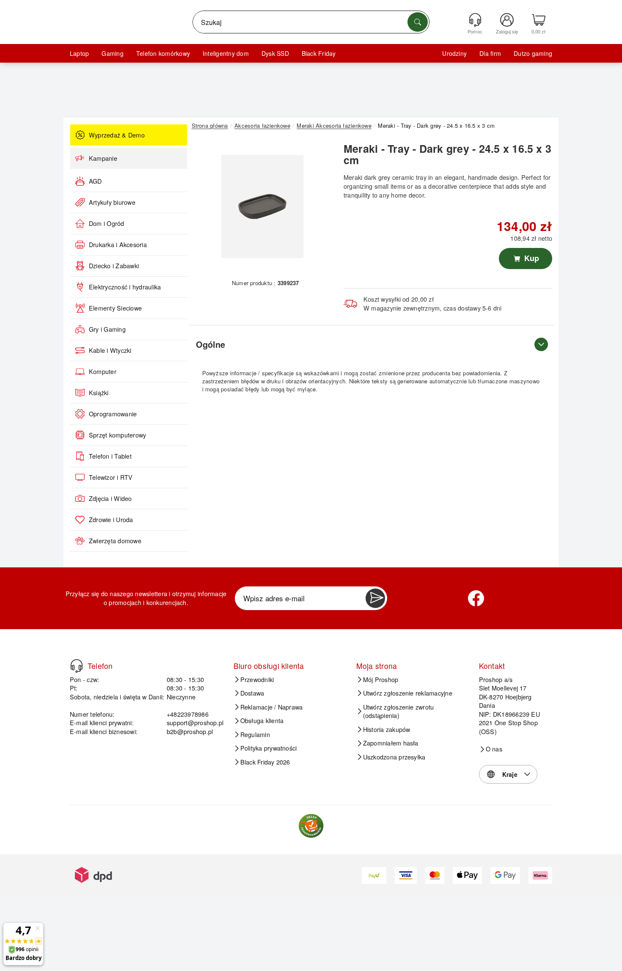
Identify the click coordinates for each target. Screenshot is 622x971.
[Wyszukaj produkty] (417, 22)
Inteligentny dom (226, 53)
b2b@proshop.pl (190, 731)
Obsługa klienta (262, 720)
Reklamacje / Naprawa (271, 707)
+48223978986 (188, 714)
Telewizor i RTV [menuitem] (111, 477)
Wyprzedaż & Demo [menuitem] (117, 135)
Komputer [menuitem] (102, 371)
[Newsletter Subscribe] (375, 598)
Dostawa (252, 693)
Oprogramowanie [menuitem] (113, 414)
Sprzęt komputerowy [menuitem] (117, 435)
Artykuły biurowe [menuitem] (112, 202)
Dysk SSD (275, 53)
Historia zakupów (386, 729)
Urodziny (454, 53)
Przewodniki (257, 679)
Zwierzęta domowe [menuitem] (115, 540)
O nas (494, 749)
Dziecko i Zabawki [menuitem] (114, 265)
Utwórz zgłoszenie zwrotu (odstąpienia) (398, 711)
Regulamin (255, 734)
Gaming (112, 53)
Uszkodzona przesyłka (394, 757)
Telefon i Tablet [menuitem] (110, 456)
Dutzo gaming (533, 53)
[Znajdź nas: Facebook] (476, 598)
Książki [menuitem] (99, 392)
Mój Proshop (381, 679)
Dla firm (490, 53)
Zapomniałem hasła (390, 743)
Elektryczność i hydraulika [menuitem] (125, 287)
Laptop (79, 53)
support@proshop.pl (195, 722)
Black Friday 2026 (265, 762)
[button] (262, 206)
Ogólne (210, 344)
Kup (530, 258)
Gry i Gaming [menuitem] (107, 329)
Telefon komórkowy (163, 53)
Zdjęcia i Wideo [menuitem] (110, 498)
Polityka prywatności (268, 748)
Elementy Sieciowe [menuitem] (115, 308)
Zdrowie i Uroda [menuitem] (111, 519)
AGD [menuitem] (95, 181)
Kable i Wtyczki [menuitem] (110, 350)
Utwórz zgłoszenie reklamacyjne (407, 693)
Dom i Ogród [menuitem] (106, 223)
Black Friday (319, 53)
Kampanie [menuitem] (103, 158)
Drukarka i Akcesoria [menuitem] (118, 244)
